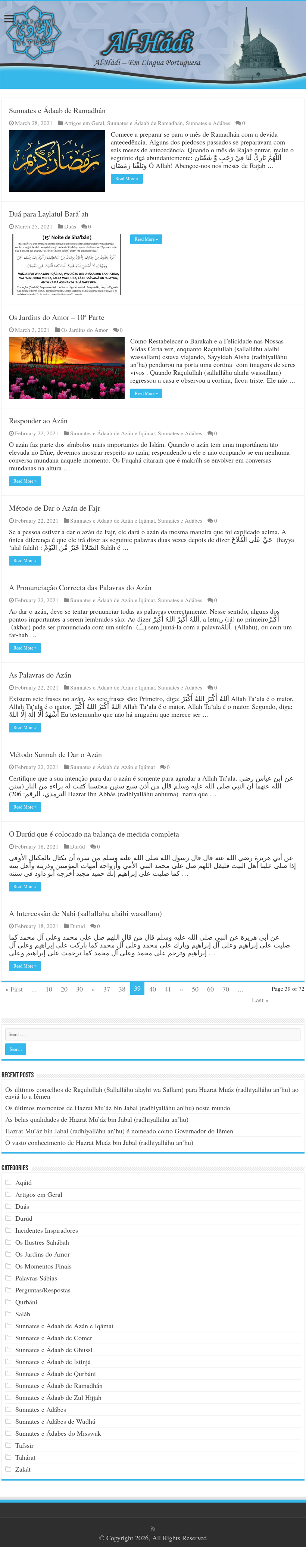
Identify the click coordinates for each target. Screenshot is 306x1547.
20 (64, 988)
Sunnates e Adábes (208, 123)
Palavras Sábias (36, 1277)
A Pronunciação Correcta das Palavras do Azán (80, 587)
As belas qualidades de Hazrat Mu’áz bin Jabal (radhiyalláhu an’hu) (96, 1119)
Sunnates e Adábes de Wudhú (55, 1421)
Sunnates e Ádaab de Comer (53, 1337)
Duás (70, 226)
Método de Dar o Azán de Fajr (54, 508)
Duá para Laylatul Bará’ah (48, 214)
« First (14, 988)
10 (49, 988)
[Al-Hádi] (153, 45)
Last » (260, 999)
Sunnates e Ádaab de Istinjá (53, 1361)
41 (168, 988)
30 (79, 988)
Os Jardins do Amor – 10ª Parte (56, 317)
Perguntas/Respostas (43, 1289)
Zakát (23, 1468)
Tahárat (25, 1457)
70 (225, 988)
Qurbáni (26, 1301)
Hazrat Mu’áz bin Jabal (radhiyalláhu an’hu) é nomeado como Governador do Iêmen (119, 1130)
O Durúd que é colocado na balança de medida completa (94, 834)
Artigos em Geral (84, 123)
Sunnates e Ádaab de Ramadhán (57, 110)
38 (122, 988)
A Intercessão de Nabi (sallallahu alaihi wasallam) (85, 913)
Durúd (77, 846)
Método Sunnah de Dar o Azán (55, 754)
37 (106, 988)
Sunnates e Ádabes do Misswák (58, 1433)
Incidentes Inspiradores (46, 1230)
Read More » (126, 178)
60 (210, 988)
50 (195, 988)
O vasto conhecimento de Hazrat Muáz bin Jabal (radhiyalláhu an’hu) (99, 1142)
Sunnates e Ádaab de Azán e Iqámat (112, 433)
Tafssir (24, 1445)
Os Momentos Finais (43, 1265)
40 (152, 988)
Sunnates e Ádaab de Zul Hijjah (58, 1397)
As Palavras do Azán (40, 675)
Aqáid (23, 1182)
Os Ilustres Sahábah (42, 1242)
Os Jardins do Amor (84, 329)
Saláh (22, 1313)
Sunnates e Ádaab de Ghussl (54, 1349)
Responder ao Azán (38, 420)
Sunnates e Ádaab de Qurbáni (55, 1373)
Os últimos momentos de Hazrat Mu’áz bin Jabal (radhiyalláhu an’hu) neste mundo (117, 1107)
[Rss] (153, 1528)
